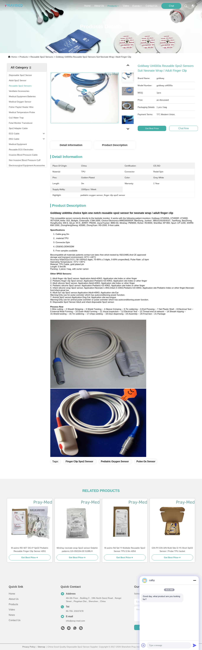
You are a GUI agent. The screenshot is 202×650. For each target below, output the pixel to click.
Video (12, 609)
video (126, 6)
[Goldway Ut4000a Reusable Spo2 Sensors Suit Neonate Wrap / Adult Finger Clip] (84, 97)
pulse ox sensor (145, 461)
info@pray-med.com (75, 621)
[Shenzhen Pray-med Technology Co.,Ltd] (13, 6)
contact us (151, 6)
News (12, 615)
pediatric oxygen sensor (115, 461)
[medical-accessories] (81, 629)
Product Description (114, 145)
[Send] (194, 645)
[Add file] (143, 645)
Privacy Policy (28, 647)
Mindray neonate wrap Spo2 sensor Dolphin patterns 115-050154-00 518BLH (77, 549)
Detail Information (71, 145)
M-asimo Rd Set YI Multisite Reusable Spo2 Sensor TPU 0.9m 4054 (124, 549)
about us (99, 6)
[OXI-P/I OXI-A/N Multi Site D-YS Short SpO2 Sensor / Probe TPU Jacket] (172, 522)
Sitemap (41, 647)
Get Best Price (152, 128)
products (112, 6)
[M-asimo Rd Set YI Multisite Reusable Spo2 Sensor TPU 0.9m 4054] (124, 522)
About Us (13, 599)
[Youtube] (69, 629)
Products (24, 57)
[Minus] (194, 580)
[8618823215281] (75, 629)
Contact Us (14, 620)
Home (87, 6)
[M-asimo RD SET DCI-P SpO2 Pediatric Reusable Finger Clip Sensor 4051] (29, 522)
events (136, 6)
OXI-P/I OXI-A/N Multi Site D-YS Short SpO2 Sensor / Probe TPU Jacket (172, 549)
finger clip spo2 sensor (79, 461)
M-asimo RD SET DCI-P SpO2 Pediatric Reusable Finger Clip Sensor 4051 (29, 549)
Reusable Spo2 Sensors (41, 57)
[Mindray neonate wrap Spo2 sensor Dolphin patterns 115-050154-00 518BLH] (77, 522)
